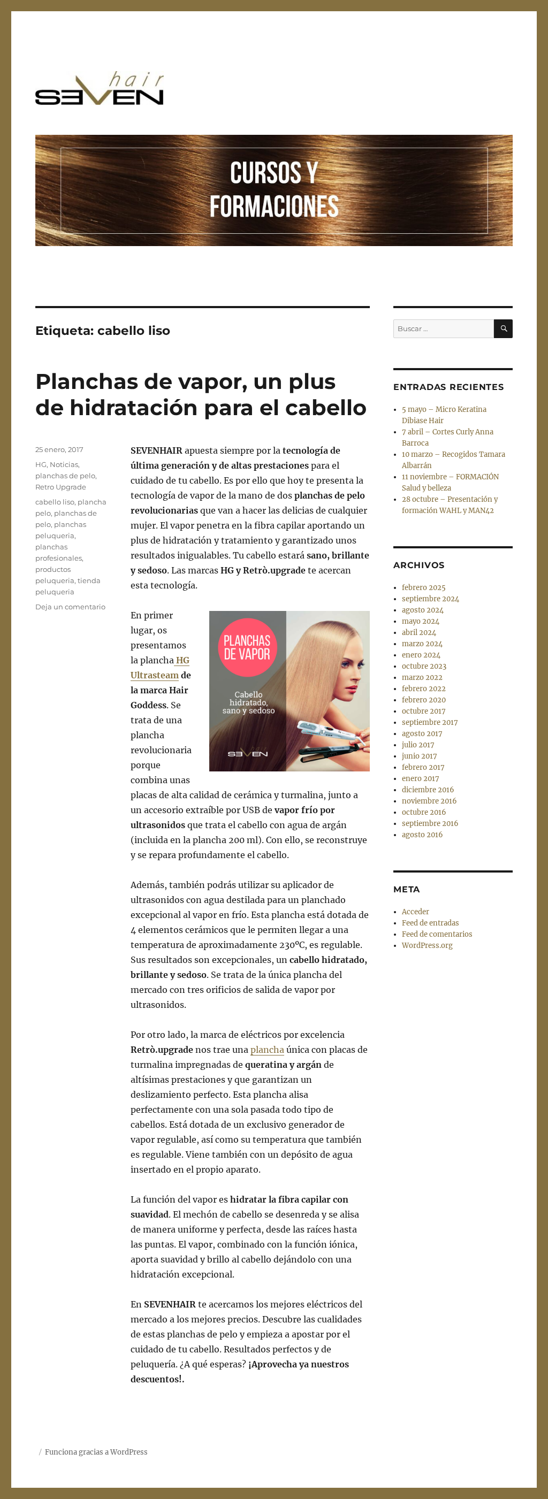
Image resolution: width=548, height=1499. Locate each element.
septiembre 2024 (430, 598)
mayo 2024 (420, 621)
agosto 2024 (423, 610)
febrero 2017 (423, 767)
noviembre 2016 (429, 801)
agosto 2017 (422, 733)
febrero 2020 (424, 700)
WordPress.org (427, 945)
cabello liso (54, 502)
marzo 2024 (422, 643)
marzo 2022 (422, 677)
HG (41, 464)
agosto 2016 (422, 834)
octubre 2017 (424, 711)
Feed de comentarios (437, 934)
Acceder (415, 911)
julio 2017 (418, 745)
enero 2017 (420, 778)
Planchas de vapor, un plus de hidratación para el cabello (201, 394)
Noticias (64, 464)
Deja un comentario (70, 606)
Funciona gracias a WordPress (96, 1452)
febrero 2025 (424, 587)
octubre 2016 (424, 812)
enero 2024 (421, 655)
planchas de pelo (65, 475)
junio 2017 (419, 756)
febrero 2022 (424, 688)
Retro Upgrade (60, 487)
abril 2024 (419, 632)
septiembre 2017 (430, 722)
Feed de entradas (430, 923)
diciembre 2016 (428, 789)
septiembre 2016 (430, 823)
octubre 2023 (424, 666)
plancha (267, 1049)
